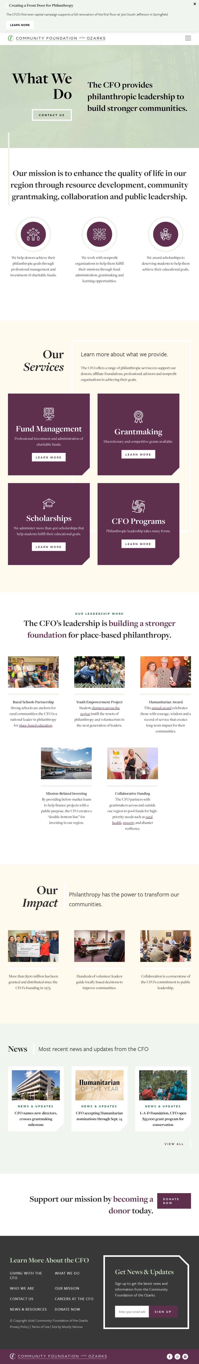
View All (174, 1144)
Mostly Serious (72, 1326)
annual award (161, 707)
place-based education (35, 725)
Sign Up (163, 1311)
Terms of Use (40, 1326)
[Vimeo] (185, 1357)
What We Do (67, 1273)
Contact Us (52, 115)
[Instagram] (177, 1357)
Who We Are (22, 1288)
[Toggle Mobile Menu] (188, 38)
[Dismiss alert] (195, 4)
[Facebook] (170, 1357)
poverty (129, 822)
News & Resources (28, 1309)
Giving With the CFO (26, 1275)
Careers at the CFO (74, 1298)
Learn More (20, 25)
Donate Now (171, 1201)
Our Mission (67, 1288)
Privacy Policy (19, 1326)
